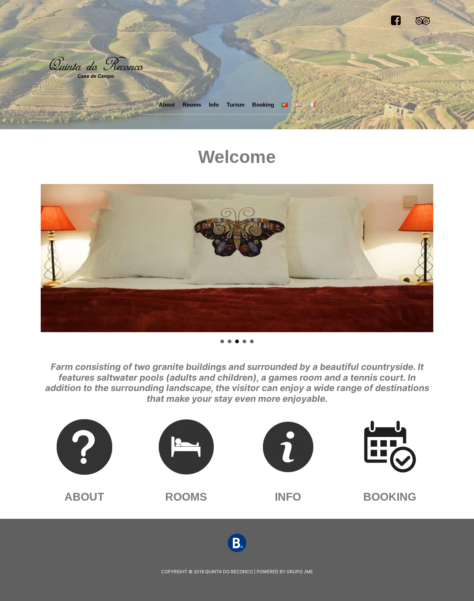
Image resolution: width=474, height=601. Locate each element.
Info (214, 104)
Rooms (192, 104)
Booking (263, 104)
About (167, 104)
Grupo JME (300, 571)
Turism (235, 104)
